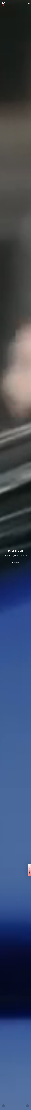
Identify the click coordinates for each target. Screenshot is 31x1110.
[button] (28, 3)
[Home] (3, 3)
